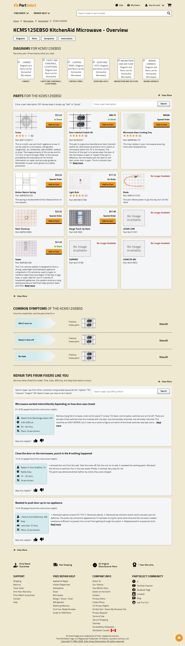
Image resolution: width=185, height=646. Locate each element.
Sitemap (96, 623)
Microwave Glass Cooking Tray (137, 132)
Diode (126, 192)
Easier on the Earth (101, 591)
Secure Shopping (100, 619)
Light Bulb (74, 192)
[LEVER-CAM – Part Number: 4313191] (134, 218)
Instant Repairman (61, 584)
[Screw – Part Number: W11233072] (27, 121)
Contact (16, 598)
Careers (96, 595)
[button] (21, 13)
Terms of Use (98, 616)
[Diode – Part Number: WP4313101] (134, 181)
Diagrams (20, 38)
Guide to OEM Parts (62, 612)
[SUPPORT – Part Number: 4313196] (80, 248)
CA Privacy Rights (100, 605)
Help (15, 602)
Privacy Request (99, 612)
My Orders (135, 5)
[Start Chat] (179, 638)
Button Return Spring (25, 192)
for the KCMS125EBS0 (37, 95)
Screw (18, 132)
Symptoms (49, 38)
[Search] (169, 13)
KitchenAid (43, 21)
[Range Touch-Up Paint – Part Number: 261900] (80, 218)
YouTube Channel (145, 585)
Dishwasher (58, 588)
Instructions (66, 38)
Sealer (18, 259)
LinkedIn (141, 594)
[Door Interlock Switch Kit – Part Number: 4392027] (80, 121)
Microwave (28, 21)
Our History (97, 584)
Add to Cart (53, 124)
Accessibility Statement (103, 626)
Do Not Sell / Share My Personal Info (109, 609)
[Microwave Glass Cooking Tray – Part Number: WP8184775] (134, 121)
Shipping (17, 581)
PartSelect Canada (100, 630)
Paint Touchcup (22, 228)
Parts (34, 38)
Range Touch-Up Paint (79, 228)
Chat (121, 5)
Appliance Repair (60, 581)
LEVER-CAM (129, 228)
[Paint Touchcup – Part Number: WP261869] (27, 218)
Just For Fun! (143, 602)
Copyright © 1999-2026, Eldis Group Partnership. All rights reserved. (92, 641)
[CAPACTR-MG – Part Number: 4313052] (134, 248)
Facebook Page (143, 589)
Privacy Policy (98, 598)
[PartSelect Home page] (24, 5)
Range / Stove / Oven (63, 598)
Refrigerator (58, 602)
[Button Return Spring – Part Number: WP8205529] (27, 181)
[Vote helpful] (36, 440)
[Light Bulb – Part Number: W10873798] (80, 181)
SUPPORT (73, 259)
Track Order (18, 588)
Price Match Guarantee (24, 595)
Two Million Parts (100, 588)
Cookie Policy (98, 602)
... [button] (77, 163)
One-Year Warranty (22, 591)
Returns (17, 584)
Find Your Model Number (64, 609)
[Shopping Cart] (169, 5)
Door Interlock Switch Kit (81, 132)
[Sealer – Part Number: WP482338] (27, 248)
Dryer (55, 591)
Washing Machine (61, 605)
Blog (139, 598)
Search (163, 103)
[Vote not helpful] (42, 440)
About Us (96, 581)
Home (16, 21)
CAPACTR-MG (129, 259)
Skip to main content (92, 22)
